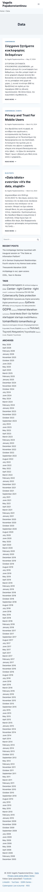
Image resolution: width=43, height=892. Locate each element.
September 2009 (10, 831)
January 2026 (8, 354)
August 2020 (8, 532)
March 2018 (7, 621)
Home (2, 11)
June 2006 (7, 843)
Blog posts (9, 173)
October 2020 (8, 526)
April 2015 (7, 719)
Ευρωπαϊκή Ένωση (9, 328)
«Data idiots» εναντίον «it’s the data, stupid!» (18, 182)
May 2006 (7, 847)
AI (23, 285)
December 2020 (9, 519)
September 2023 (10, 421)
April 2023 (7, 434)
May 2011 (6, 777)
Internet (21, 309)
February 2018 (9, 624)
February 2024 (9, 405)
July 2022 (7, 462)
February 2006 (9, 856)
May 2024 (7, 399)
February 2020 (9, 551)
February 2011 (8, 783)
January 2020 (8, 554)
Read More (10, 99)
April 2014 (7, 739)
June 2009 (7, 837)
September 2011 (9, 773)
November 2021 (9, 488)
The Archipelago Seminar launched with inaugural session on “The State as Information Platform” (19, 253)
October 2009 (8, 828)
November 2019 (9, 561)
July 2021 (6, 497)
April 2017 (7, 653)
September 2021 (9, 494)
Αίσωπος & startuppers (10, 325)
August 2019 (8, 567)
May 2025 (7, 367)
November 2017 (9, 631)
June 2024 (7, 395)
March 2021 (7, 510)
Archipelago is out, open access (16, 271)
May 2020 (7, 542)
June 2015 (7, 713)
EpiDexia (29, 302)
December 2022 (9, 446)
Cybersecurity (10, 295)
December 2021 (9, 484)
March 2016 (7, 688)
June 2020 (7, 538)
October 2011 (8, 770)
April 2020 (7, 545)
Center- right (14, 288)
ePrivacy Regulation (16, 305)
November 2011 (9, 767)
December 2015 (9, 697)
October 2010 (8, 793)
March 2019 (7, 583)
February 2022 (9, 478)
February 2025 (9, 376)
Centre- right (31, 288)
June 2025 (7, 364)
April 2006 (7, 850)
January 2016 (8, 694)
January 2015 (8, 726)
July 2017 (6, 643)
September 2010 (9, 796)
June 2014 (7, 735)
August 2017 (8, 640)
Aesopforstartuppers (12, 285)
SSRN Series (26, 882)
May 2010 (7, 808)
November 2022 (9, 449)
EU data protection (28, 305)
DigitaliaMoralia (19, 299)
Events (19, 111)
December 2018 (9, 592)
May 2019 (7, 577)
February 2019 (9, 586)
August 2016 (8, 675)
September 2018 (9, 602)
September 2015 (9, 707)
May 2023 (7, 430)
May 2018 (7, 615)
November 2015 (9, 700)
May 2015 (7, 716)
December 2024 (9, 383)
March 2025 (8, 373)
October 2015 (8, 704)
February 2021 (9, 513)
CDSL (4, 289)
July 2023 (7, 424)
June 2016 (7, 681)
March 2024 (8, 402)
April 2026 (7, 348)
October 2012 (8, 754)
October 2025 (8, 360)
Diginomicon (8, 299)
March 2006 (8, 853)
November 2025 (9, 357)
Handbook (14, 310)
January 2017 (8, 662)
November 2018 (9, 596)
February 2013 (9, 751)
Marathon (32, 309)
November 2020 (9, 523)
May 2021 (7, 503)
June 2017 (7, 646)
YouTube (15, 882)
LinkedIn (6, 882)
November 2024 (9, 386)
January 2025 (8, 380)
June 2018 (7, 611)
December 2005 (9, 859)
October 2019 (8, 564)
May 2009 (7, 840)
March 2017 (7, 656)
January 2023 (8, 443)
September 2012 (9, 758)
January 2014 (8, 748)
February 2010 (9, 815)
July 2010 (7, 802)
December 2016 (9, 665)
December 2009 (9, 821)
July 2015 (6, 710)
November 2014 (9, 732)
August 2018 (8, 605)
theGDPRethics (30, 317)
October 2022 (8, 453)
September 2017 (9, 637)
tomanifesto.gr (27, 321)
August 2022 (8, 459)
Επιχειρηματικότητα (31, 325)
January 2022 (8, 481)
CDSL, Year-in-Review (12, 275)
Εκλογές (20, 325)
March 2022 (8, 475)
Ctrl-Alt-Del (29, 292)
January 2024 (8, 408)
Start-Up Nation (30, 313)
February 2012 (9, 764)
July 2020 (7, 535)
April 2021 (7, 507)
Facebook (27, 879)
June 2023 (7, 427)
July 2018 (6, 608)
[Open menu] (38, 4)
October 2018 (8, 599)
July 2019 (7, 570)
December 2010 (9, 786)
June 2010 (7, 805)
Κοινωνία (24, 328)
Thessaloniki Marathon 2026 (14, 267)
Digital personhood (10, 302)
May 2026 (7, 345)
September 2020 (10, 529)
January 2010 (8, 818)
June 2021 (7, 500)
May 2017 (7, 650)
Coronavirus (20, 292)
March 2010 (7, 812)
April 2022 (7, 472)
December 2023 (9, 411)
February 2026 (9, 351)
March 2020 (8, 548)
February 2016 (9, 691)
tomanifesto (10, 321)
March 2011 (7, 780)
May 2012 (7, 761)
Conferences (10, 41)
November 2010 (9, 789)
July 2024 (7, 392)
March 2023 (8, 437)
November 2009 (9, 824)
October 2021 (8, 491)
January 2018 (8, 627)
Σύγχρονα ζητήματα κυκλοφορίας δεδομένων (19, 50)
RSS (28, 886)
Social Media (15, 313)
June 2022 (7, 465)
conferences (11, 292)
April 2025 (7, 370)
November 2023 (9, 414)
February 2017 (9, 659)
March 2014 (7, 742)
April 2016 (7, 685)
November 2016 (9, 669)
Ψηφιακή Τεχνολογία (14, 335)
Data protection (27, 295)
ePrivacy (6, 305)
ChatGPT (5, 292)
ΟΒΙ (28, 328)
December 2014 (9, 729)
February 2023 (9, 440)
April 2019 (7, 580)
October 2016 (8, 672)
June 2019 (7, 573)
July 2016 (7, 678)
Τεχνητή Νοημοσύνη (13, 331)
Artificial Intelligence (31, 285)
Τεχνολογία (29, 332)
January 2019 (8, 589)
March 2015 (7, 723)
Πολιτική (34, 328)
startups (19, 317)
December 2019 (9, 557)
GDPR (7, 309)
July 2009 (7, 834)
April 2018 (7, 618)
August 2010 (8, 799)
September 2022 (10, 456)
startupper (8, 317)
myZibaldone (6, 314)
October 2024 (8, 389)
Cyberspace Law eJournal (13, 886)
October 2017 (8, 634)
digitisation (21, 302)
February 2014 (9, 745)
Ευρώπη (18, 328)
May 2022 (7, 468)
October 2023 (8, 418)
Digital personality (32, 299)
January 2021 (8, 516)
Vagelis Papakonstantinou (15, 59)
